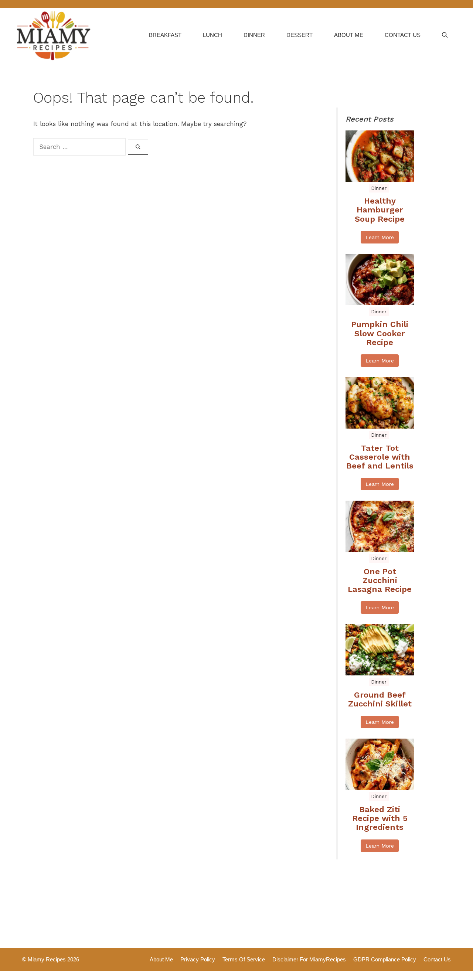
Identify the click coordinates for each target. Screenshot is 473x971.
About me (348, 35)
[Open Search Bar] (444, 35)
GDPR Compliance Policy (384, 959)
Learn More (379, 237)
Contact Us (403, 35)
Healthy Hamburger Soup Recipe (380, 210)
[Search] (138, 147)
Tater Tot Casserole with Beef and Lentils (380, 457)
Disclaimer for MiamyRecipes (309, 959)
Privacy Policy (197, 959)
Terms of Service (243, 959)
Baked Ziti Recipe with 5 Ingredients (380, 818)
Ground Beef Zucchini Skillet (380, 699)
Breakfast (165, 35)
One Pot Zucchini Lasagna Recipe (380, 580)
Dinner (254, 35)
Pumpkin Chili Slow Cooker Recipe (379, 333)
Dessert (299, 35)
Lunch (212, 35)
